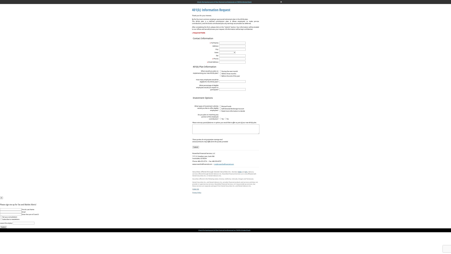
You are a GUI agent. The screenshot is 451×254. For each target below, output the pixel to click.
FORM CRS (195, 189)
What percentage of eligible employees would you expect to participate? (207, 87)
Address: (215, 46)
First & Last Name (28, 209)
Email (23, 212)
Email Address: (213, 62)
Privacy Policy (196, 192)
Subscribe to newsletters (10, 219)
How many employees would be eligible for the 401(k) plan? (207, 81)
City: (216, 49)
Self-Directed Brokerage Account (233, 109)
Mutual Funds (226, 106)
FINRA (240, 172)
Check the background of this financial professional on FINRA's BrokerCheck (224, 2)
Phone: (216, 59)
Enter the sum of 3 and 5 (30, 214)
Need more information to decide (233, 111)
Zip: (217, 55)
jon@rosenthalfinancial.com (224, 164)
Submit (3, 227)
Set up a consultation (9, 217)
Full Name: (214, 43)
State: (216, 52)
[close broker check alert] (281, 2)
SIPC (246, 172)
